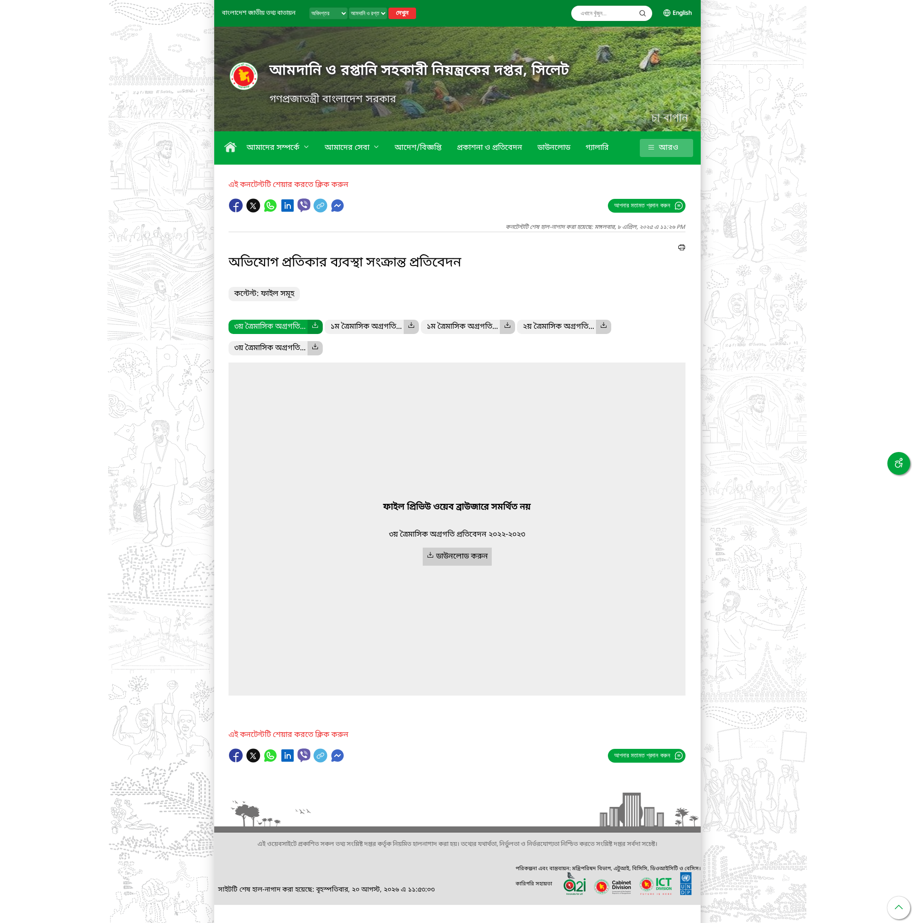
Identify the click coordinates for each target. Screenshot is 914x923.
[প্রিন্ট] (682, 249)
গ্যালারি (597, 148)
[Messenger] (337, 210)
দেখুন (402, 13)
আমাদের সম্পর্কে (274, 148)
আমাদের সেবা (348, 148)
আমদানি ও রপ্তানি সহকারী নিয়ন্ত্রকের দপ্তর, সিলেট (419, 70)
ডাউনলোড (553, 148)
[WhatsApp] (271, 210)
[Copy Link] (321, 210)
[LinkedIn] (288, 210)
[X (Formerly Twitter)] (254, 210)
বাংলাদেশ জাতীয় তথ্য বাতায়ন (259, 13)
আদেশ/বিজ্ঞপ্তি (418, 148)
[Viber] (304, 205)
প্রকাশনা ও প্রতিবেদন (489, 148)
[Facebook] (237, 210)
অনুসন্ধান (642, 13)
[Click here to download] (315, 327)
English (682, 13)
